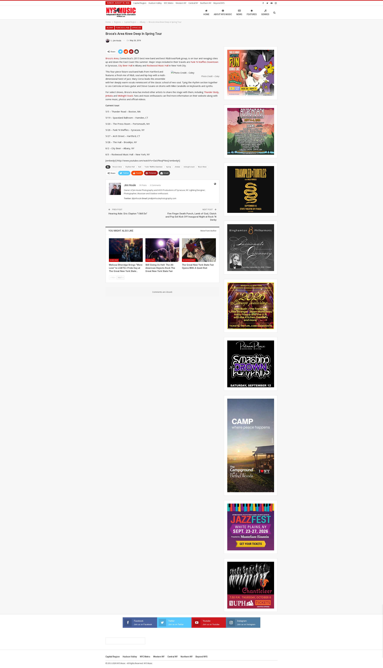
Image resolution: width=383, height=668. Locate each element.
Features (252, 14)
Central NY (193, 3)
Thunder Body (211, 92)
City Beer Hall (125, 65)
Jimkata (109, 95)
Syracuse (136, 28)
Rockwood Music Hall (157, 65)
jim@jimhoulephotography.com (162, 198)
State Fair (114, 260)
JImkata (177, 167)
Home (206, 14)
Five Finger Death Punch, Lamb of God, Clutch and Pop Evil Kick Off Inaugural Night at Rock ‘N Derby (190, 216)
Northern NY (205, 3)
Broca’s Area (111, 58)
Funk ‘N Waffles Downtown (204, 61)
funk (139, 167)
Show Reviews (188, 260)
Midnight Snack (125, 95)
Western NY (181, 3)
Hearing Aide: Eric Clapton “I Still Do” (127, 213)
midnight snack (189, 167)
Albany (110, 28)
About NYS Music (223, 14)
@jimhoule (137, 198)
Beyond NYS (219, 3)
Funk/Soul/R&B (123, 28)
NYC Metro (168, 3)
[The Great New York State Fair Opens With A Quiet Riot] (199, 250)
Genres (265, 14)
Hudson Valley (155, 3)
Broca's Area (117, 167)
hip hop (168, 167)
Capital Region (139, 3)
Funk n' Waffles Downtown (154, 167)
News (239, 14)
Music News (202, 167)
